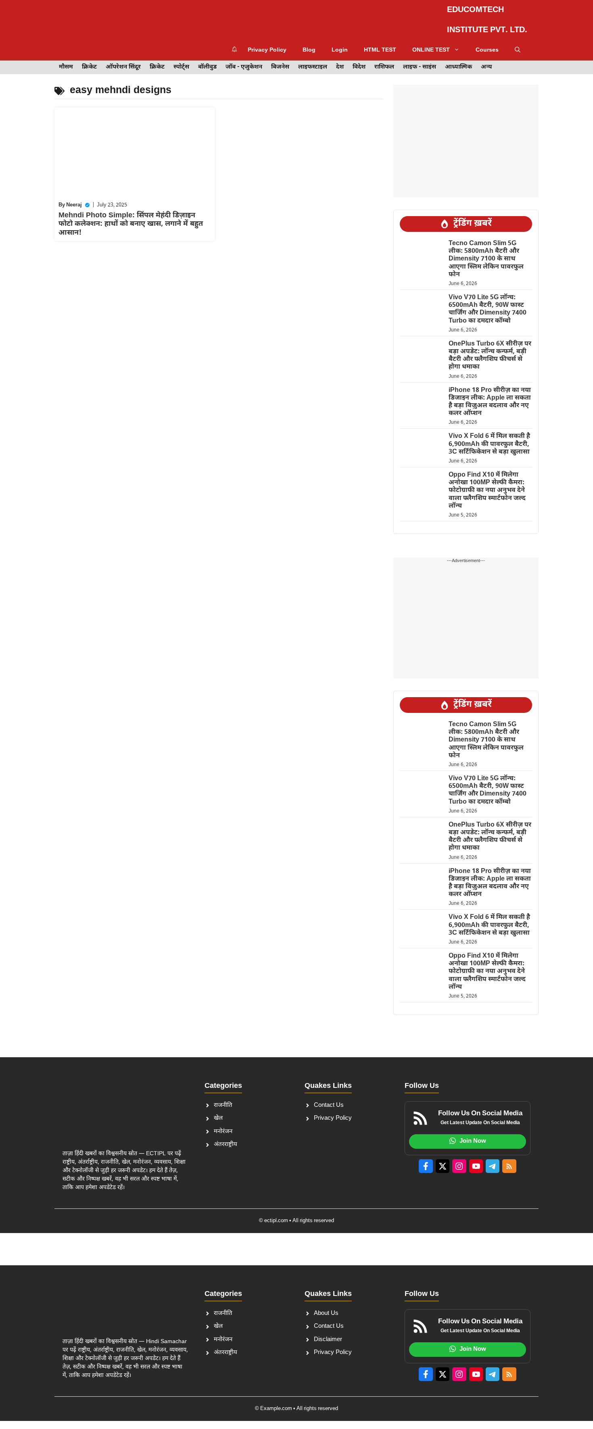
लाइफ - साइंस (419, 61)
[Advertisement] (466, 135)
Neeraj (74, 199)
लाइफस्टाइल (312, 61)
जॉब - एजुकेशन (244, 61)
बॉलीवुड (207, 61)
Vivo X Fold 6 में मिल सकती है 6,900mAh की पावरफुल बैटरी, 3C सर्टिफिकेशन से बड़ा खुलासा (489, 438)
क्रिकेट (89, 61)
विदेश (359, 61)
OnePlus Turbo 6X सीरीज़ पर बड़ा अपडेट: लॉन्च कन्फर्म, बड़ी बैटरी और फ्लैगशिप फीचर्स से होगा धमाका (490, 349)
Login (361, 17)
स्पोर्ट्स (181, 61)
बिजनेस (280, 61)
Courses (508, 17)
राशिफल (384, 61)
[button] (517, 44)
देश (340, 61)
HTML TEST (402, 17)
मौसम (66, 61)
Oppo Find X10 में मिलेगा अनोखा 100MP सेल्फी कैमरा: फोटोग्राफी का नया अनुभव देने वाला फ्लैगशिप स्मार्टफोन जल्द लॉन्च (487, 484)
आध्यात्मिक (458, 61)
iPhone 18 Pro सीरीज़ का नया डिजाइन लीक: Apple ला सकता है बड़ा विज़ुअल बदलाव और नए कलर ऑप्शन (490, 396)
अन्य (486, 61)
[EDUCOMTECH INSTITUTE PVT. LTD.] (79, 17)
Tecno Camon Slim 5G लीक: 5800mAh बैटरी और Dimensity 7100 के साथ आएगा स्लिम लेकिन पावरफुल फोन (486, 253)
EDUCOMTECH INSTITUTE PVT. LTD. (166, 17)
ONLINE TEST (453, 17)
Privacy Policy (288, 17)
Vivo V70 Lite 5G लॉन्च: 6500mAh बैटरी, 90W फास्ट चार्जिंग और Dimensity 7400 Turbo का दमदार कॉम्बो (487, 303)
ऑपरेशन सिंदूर (123, 61)
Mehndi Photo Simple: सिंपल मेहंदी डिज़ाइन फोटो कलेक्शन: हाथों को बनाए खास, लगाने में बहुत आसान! (130, 218)
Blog (330, 17)
